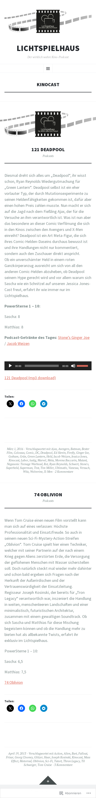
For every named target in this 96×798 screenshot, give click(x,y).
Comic (30, 453)
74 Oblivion (48, 495)
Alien (67, 753)
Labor (24, 460)
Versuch (85, 468)
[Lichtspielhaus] (48, 21)
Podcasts (48, 156)
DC (37, 453)
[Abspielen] (10, 366)
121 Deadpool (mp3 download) (30, 377)
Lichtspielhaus (48, 48)
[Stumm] (73, 366)
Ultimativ (61, 468)
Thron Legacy (71, 761)
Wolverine (36, 472)
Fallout (82, 753)
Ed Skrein (60, 453)
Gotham (13, 456)
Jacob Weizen (18, 343)
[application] (48, 365)
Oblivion (38, 761)
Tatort (58, 761)
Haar (47, 757)
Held (49, 456)
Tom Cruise (45, 765)
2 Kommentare (64, 472)
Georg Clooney (24, 757)
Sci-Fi (49, 761)
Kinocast (14, 460)
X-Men (48, 472)
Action (58, 753)
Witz (26, 472)
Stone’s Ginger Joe (74, 337)
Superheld (12, 468)
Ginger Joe (82, 453)
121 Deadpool (48, 150)
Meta (51, 460)
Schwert (74, 464)
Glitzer (38, 757)
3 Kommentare (63, 765)
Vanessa (73, 468)
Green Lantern (36, 456)
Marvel (42, 460)
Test (36, 468)
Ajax (54, 449)
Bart (74, 753)
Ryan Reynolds (58, 464)
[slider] (83, 365)
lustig (32, 460)
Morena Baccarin (66, 460)
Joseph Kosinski (61, 757)
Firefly (71, 453)
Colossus (19, 453)
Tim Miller (47, 468)
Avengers (63, 449)
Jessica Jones (79, 456)
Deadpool (46, 453)
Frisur (9, 757)
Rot (46, 464)
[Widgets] (48, 780)
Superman (26, 468)
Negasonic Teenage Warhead (24, 464)
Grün (23, 456)
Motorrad (25, 761)
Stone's (84, 464)
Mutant (82, 460)
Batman (75, 449)
